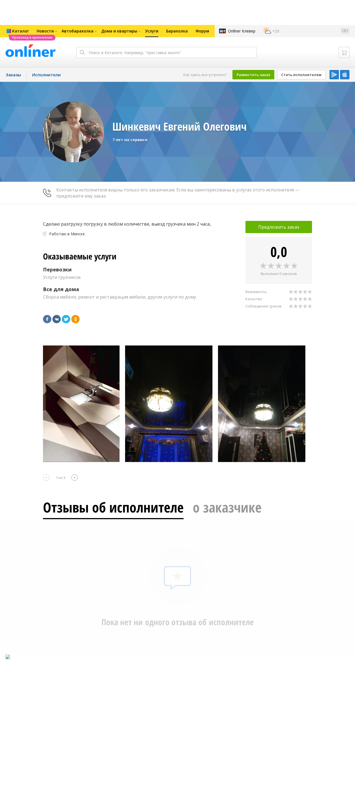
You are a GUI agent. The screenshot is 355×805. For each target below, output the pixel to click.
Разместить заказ (253, 74)
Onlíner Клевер (241, 31)
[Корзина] (344, 52)
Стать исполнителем (301, 74)
